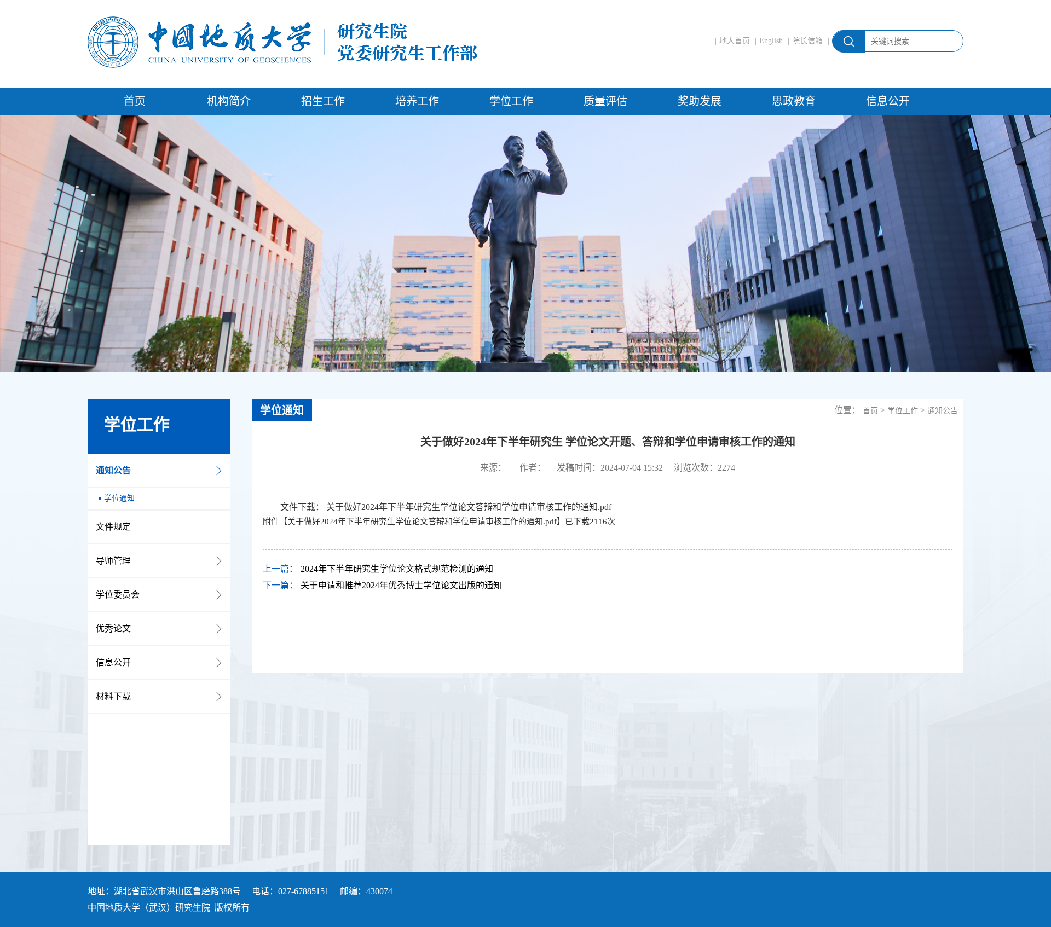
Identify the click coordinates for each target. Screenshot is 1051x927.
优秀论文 (113, 628)
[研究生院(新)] (282, 42)
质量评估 (605, 101)
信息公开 (888, 101)
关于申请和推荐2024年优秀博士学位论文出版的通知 (401, 585)
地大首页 (734, 41)
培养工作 (417, 101)
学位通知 (119, 498)
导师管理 (113, 560)
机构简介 (229, 101)
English (771, 41)
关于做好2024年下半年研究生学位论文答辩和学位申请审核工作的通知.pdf (468, 507)
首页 (135, 101)
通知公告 (113, 470)
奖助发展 (699, 101)
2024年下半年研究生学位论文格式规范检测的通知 (397, 568)
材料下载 (113, 696)
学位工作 (511, 101)
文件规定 (113, 526)
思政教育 (794, 101)
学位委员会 (118, 594)
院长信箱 (807, 41)
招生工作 (323, 101)
